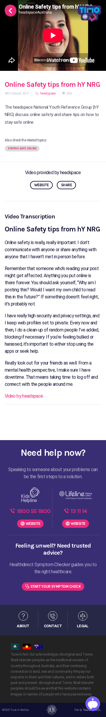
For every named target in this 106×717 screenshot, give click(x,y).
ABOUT (23, 625)
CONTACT (53, 625)
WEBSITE (41, 185)
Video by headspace (24, 396)
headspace (47, 93)
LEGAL (83, 625)
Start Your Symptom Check (55, 586)
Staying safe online (22, 148)
